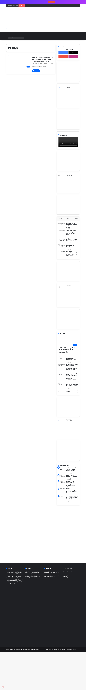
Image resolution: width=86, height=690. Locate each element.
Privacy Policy (69, 649)
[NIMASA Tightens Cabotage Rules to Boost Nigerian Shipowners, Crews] (61, 245)
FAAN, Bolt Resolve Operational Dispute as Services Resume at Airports (71, 225)
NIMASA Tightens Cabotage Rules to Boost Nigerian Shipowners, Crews (70, 246)
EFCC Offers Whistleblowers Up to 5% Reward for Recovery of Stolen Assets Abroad (72, 253)
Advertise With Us (57, 649)
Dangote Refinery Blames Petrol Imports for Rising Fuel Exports (71, 239)
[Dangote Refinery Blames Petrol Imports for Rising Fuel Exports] (61, 239)
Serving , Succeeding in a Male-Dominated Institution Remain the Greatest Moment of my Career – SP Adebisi (72, 367)
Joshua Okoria (35, 55)
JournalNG (12, 649)
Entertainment (40, 34)
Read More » (36, 70)
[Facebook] (11, 585)
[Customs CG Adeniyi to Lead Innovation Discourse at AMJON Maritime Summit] (61, 358)
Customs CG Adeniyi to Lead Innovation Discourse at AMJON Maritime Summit (71, 359)
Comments (75, 218)
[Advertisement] (43, 16)
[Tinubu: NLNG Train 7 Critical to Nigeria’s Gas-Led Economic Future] (61, 232)
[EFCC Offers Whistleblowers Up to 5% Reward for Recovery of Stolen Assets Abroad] (61, 253)
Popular (67, 218)
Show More (68, 391)
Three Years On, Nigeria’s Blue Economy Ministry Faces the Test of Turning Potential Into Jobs (72, 499)
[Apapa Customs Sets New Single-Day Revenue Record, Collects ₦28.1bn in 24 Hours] (61, 384)
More (61, 34)
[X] (12, 585)
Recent (60, 218)
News (13, 34)
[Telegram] (17, 585)
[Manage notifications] (3, 687)
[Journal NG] (9, 29)
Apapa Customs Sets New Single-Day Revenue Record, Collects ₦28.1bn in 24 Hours (72, 385)
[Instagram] (15, 585)
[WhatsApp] (18, 585)
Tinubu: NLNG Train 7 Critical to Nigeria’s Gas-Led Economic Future (71, 232)
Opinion (56, 34)
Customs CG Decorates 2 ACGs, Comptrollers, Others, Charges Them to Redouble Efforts (42, 59)
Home (8, 34)
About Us (51, 649)
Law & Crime (49, 34)
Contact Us (64, 649)
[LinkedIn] (14, 585)
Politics (25, 34)
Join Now (51, 2)
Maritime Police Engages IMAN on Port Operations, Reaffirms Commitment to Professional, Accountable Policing (72, 376)
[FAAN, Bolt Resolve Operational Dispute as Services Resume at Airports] (61, 225)
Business (31, 34)
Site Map (74, 649)
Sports (18, 34)
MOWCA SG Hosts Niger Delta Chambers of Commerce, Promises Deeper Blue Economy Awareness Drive (67, 350)
